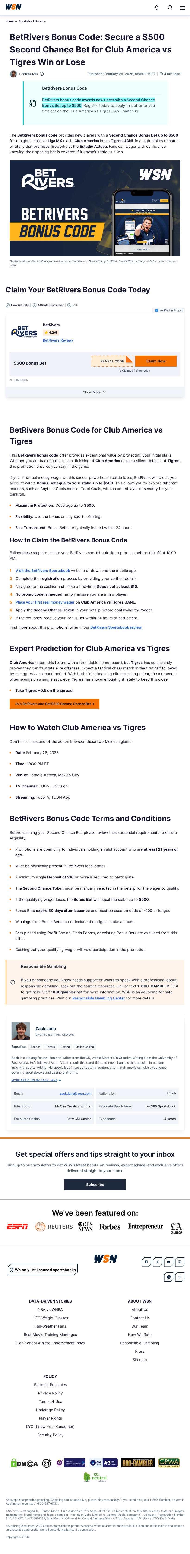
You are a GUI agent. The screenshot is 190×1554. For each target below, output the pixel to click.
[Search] (170, 7)
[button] (182, 8)
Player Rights (50, 1418)
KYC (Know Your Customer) (50, 1426)
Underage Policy (50, 1409)
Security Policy (50, 1435)
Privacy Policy (50, 1393)
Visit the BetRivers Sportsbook (43, 570)
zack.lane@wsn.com (75, 1093)
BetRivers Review (58, 340)
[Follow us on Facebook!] (146, 1262)
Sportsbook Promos (32, 21)
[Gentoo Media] (103, 1462)
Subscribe (95, 1184)
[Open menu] (182, 7)
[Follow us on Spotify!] (168, 1277)
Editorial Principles (50, 1384)
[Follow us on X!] (157, 1262)
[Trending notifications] (156, 7)
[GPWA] (169, 1462)
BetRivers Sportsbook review (115, 627)
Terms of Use (50, 1401)
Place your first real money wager (45, 602)
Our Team (139, 1326)
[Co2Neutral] (95, 1477)
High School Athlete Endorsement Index (50, 1343)
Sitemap (140, 1359)
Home (9, 21)
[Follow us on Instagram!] (179, 1262)
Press (140, 1351)
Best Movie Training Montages (50, 1334)
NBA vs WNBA (50, 1309)
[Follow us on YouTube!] (168, 1262)
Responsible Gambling (139, 1343)
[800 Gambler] (138, 1462)
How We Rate (140, 1334)
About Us (140, 1309)
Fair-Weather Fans (50, 1326)
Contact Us (140, 1318)
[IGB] (70, 1462)
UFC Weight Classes (50, 1318)
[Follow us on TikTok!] (179, 1277)
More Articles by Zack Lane (34, 1080)
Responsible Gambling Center (98, 998)
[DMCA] (24, 1462)
